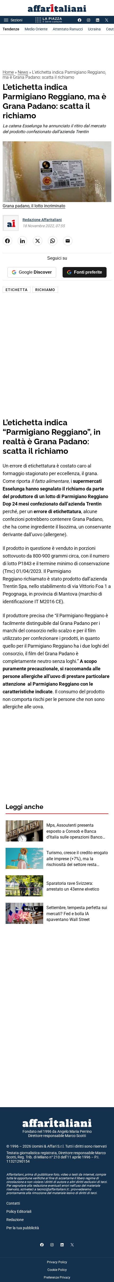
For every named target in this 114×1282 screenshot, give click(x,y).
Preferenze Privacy (57, 1277)
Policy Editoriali (18, 1211)
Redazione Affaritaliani (42, 220)
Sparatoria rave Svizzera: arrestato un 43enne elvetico (72, 886)
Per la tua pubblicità (22, 1228)
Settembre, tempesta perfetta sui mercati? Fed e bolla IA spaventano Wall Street (76, 913)
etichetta (17, 290)
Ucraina (94, 29)
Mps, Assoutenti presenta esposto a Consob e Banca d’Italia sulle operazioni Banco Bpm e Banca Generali (74, 831)
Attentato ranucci (68, 29)
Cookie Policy (57, 1270)
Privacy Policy (57, 1262)
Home (8, 72)
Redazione (15, 1220)
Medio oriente (36, 29)
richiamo (45, 290)
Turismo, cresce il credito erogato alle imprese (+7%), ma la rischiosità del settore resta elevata (77, 859)
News (23, 72)
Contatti (13, 1203)
